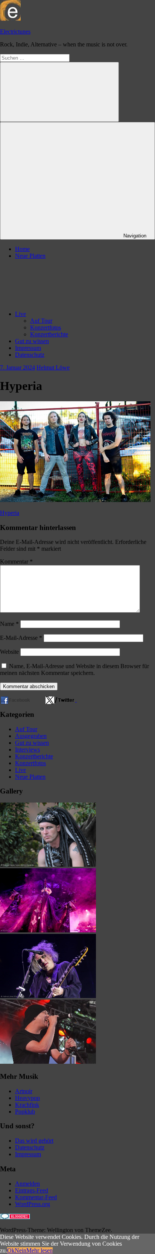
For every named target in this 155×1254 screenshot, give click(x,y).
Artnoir (23, 1091)
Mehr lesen (39, 1250)
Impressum (28, 348)
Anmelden (27, 1183)
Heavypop (27, 1098)
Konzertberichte (49, 334)
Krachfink (27, 1104)
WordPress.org (32, 1204)
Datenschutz (29, 354)
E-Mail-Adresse (21, 638)
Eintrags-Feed (31, 1190)
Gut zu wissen (32, 341)
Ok (11, 1250)
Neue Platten (30, 256)
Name (9, 624)
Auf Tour (41, 320)
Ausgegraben (31, 736)
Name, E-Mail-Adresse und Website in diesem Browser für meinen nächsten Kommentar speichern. (74, 669)
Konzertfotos (45, 327)
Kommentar (16, 561)
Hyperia (9, 513)
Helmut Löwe (53, 367)
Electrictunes (15, 31)
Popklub (25, 1111)
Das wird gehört (34, 1140)
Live (20, 314)
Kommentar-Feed (36, 1197)
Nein (20, 1250)
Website (9, 652)
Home (22, 249)
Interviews (27, 749)
